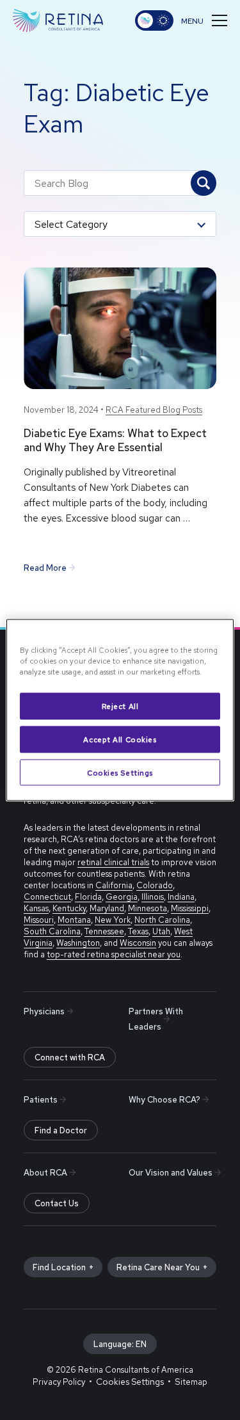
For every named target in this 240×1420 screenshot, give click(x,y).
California (113, 885)
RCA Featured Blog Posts (154, 409)
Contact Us (57, 1203)
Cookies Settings (120, 772)
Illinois (152, 896)
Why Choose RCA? (164, 1099)
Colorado (154, 885)
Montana (74, 919)
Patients (41, 1099)
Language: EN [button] (120, 1344)
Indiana (181, 896)
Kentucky (69, 908)
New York (113, 919)
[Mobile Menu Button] (204, 20)
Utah (161, 931)
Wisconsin (138, 942)
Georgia (122, 896)
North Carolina (162, 919)
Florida (88, 896)
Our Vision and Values (170, 1172)
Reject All (120, 705)
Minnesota (147, 908)
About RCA (45, 1172)
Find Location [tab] (59, 1267)
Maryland (107, 908)
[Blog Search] (203, 183)
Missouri (39, 919)
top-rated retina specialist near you (113, 954)
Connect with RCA (70, 1057)
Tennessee (104, 931)
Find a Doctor (61, 1130)
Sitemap (191, 1381)
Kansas (36, 908)
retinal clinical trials (113, 862)
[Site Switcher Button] (154, 20)
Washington (78, 942)
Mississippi (190, 908)
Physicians (44, 1011)
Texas (138, 931)
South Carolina (52, 931)
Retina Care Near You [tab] (158, 1267)
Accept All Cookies (119, 739)
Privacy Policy (59, 1381)
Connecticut (47, 896)
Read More (45, 567)
